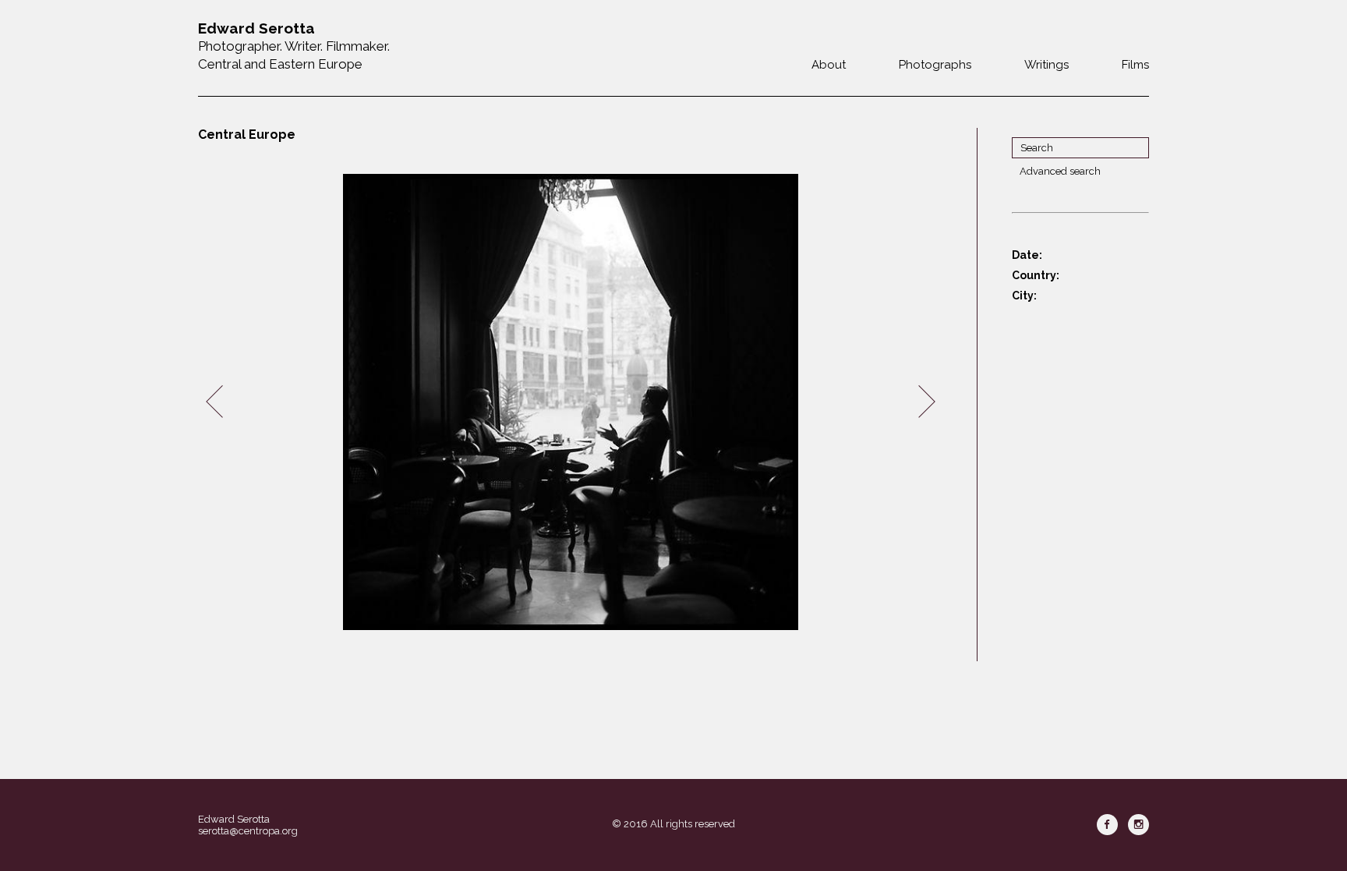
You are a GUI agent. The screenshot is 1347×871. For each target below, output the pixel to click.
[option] (570, 402)
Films (1135, 65)
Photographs (935, 65)
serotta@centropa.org (248, 831)
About (828, 65)
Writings (1046, 65)
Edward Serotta (234, 819)
